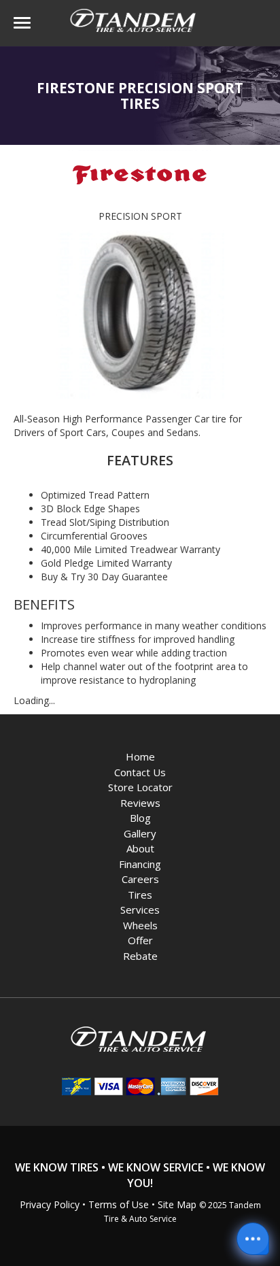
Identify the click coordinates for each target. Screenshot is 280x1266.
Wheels (140, 925)
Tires (140, 894)
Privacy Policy (50, 1204)
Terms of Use (118, 1204)
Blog (140, 817)
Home (140, 756)
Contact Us (140, 772)
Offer (140, 940)
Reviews (140, 803)
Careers (140, 879)
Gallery (140, 833)
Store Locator (140, 787)
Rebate (140, 956)
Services (140, 909)
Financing (140, 864)
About (140, 848)
